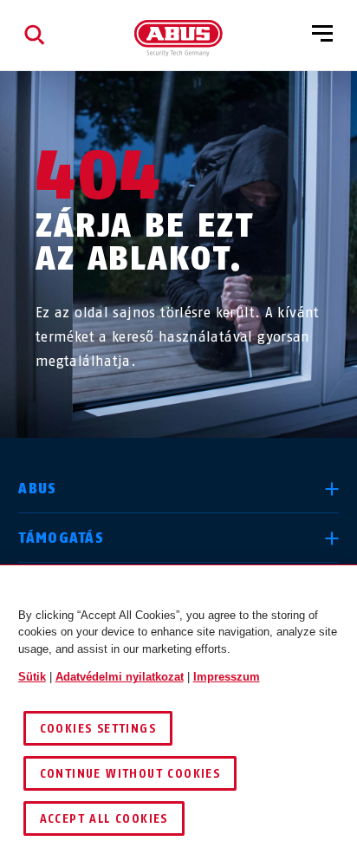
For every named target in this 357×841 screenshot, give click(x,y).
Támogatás (61, 538)
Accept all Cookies (104, 819)
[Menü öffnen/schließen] (322, 34)
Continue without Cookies (130, 773)
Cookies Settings (98, 728)
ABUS (37, 488)
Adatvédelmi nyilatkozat (119, 676)
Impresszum (226, 676)
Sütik (32, 676)
